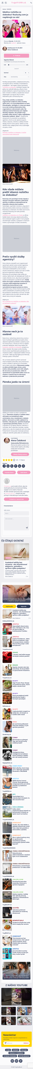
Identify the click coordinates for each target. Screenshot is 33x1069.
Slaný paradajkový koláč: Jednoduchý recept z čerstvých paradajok (20, 697)
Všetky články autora (20, 454)
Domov (4, 9)
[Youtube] (16, 1061)
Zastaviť (16, 68)
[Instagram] (12, 1061)
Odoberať (26, 1043)
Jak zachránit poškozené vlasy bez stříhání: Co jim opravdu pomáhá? (20, 725)
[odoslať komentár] (27, 528)
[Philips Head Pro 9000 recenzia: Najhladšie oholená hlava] (24, 1011)
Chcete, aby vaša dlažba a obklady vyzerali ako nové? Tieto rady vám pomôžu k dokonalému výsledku (21, 827)
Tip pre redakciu (24, 1056)
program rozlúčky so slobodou (12, 347)
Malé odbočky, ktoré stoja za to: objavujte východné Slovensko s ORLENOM (20, 769)
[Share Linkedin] (19, 466)
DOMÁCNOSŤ (16, 823)
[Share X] (11, 466)
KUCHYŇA (15, 908)
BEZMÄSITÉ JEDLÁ (18, 920)
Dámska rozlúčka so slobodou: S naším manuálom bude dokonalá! (14, 133)
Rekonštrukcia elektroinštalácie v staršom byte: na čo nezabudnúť (21, 854)
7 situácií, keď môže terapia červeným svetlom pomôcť (21, 655)
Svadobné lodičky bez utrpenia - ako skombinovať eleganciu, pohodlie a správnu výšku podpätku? (21, 612)
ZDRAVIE (15, 652)
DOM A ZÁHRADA (17, 807)
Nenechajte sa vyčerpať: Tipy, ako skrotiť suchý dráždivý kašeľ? (20, 741)
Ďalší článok (24, 472)
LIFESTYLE (15, 624)
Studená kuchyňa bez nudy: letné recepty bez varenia (21, 923)
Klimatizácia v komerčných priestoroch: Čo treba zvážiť (21, 866)
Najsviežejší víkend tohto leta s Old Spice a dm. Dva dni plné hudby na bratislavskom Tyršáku (20, 628)
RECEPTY (15, 681)
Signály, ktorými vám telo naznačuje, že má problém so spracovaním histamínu (21, 668)
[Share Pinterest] (15, 466)
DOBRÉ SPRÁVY (17, 766)
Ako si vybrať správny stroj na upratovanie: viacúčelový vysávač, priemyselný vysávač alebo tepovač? (21, 841)
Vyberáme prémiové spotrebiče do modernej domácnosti (20, 911)
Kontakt (15, 1050)
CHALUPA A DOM (17, 879)
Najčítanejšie (9, 606)
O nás (8, 1050)
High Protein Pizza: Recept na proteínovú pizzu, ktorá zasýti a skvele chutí (21, 684)
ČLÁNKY (15, 737)
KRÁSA (14, 722)
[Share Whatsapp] (8, 466)
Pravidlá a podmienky (16, 1053)
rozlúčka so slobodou (9, 87)
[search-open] (5, 2)
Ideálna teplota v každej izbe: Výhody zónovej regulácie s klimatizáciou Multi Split (20, 896)
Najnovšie (23, 606)
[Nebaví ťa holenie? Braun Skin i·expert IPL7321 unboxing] (8, 1021)
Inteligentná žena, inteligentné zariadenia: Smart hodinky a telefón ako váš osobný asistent (20, 754)
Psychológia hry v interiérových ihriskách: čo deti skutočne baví (21, 798)
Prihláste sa (7, 486)
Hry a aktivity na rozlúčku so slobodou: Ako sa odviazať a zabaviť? (16, 302)
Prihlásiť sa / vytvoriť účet (16, 499)
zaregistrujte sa (9, 493)
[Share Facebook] (4, 466)
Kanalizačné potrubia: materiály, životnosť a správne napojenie (19, 883)
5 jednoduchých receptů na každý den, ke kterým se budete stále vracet (21, 712)
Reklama (24, 1050)
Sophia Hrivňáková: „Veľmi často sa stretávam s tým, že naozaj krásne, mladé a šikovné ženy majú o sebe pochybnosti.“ (21, 642)
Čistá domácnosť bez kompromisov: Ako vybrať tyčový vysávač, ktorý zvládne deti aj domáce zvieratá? (20, 941)
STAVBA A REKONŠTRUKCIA (21, 851)
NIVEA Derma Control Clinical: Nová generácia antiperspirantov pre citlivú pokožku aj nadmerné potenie (21, 784)
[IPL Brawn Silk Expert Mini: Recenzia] (24, 1021)
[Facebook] (20, 1061)
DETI (13, 794)
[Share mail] (23, 466)
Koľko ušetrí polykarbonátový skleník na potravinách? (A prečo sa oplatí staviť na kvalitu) (21, 811)
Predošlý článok (9, 472)
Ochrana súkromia (10, 1056)
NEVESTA (9, 9)
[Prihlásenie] (2, 2)
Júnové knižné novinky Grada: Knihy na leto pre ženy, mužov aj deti (20, 952)
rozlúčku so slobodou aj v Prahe (13, 215)
